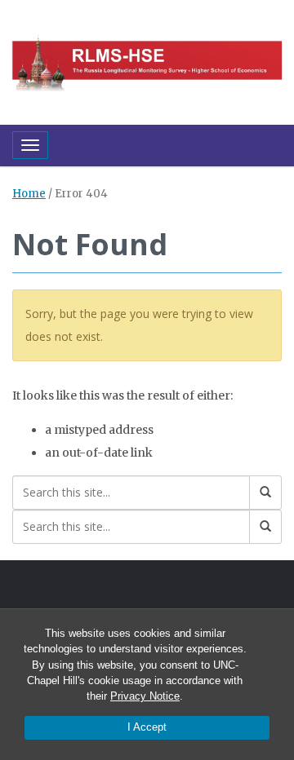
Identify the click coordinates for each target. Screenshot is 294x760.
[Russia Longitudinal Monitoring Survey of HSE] (147, 61)
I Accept (147, 727)
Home (29, 194)
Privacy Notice (145, 696)
